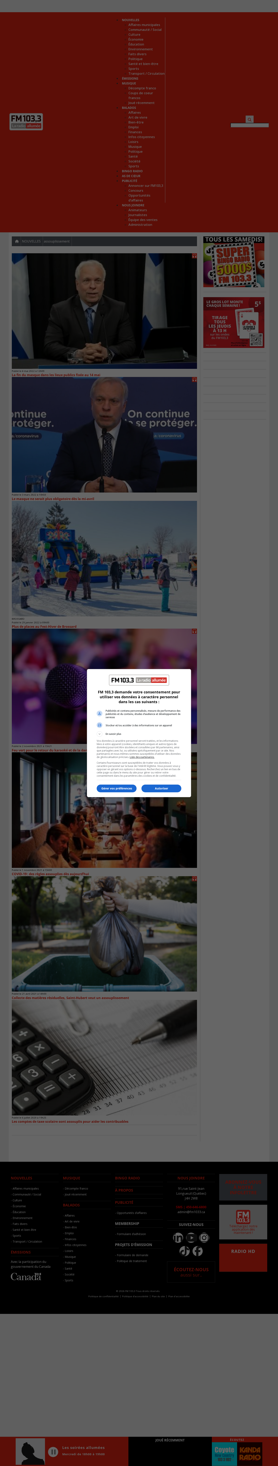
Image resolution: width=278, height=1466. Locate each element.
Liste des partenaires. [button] (142, 757)
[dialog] (139, 733)
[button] (139, 734)
